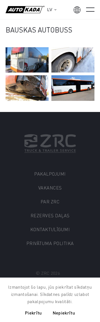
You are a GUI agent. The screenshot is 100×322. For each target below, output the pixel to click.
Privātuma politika (50, 243)
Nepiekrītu (64, 313)
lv (49, 9)
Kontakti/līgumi (50, 229)
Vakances (50, 188)
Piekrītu (33, 313)
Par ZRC (50, 201)
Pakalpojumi (50, 174)
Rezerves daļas (50, 215)
